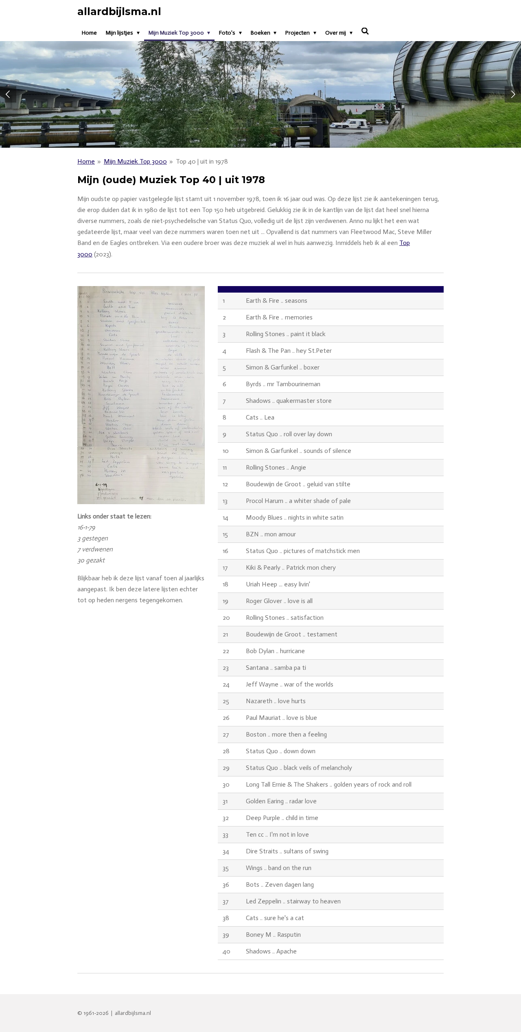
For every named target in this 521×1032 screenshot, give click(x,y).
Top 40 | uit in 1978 (202, 161)
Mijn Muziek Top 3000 (135, 161)
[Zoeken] (365, 31)
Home (86, 161)
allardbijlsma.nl (119, 11)
